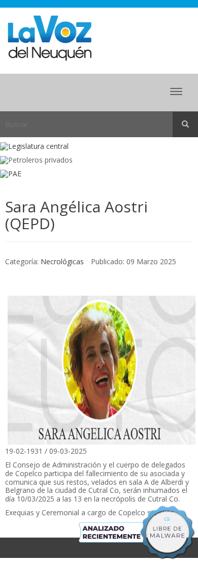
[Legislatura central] (99, 146)
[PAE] (99, 174)
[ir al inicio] (49, 37)
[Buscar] (185, 124)
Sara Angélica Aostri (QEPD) (76, 215)
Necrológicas (62, 261)
